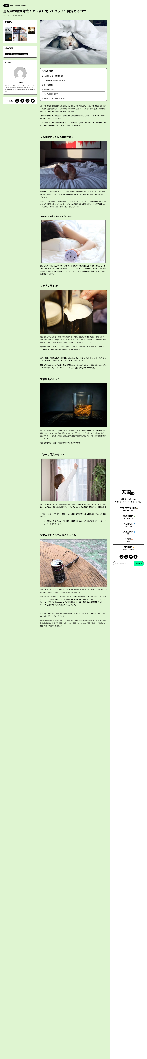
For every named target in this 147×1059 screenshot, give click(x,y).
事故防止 (18, 5)
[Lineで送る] (28, 101)
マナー (12, 5)
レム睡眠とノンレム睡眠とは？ (53, 76)
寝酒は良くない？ (49, 89)
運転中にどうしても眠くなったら (54, 98)
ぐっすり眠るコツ (49, 85)
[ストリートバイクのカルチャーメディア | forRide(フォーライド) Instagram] (122, 557)
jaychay (20, 82)
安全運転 (24, 5)
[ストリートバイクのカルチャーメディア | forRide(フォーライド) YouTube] (131, 557)
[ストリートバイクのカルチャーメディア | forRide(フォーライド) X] (126, 557)
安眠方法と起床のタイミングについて (58, 80)
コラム (6, 5)
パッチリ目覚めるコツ (51, 94)
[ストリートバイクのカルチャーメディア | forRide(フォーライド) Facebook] (136, 557)
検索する (139, 563)
